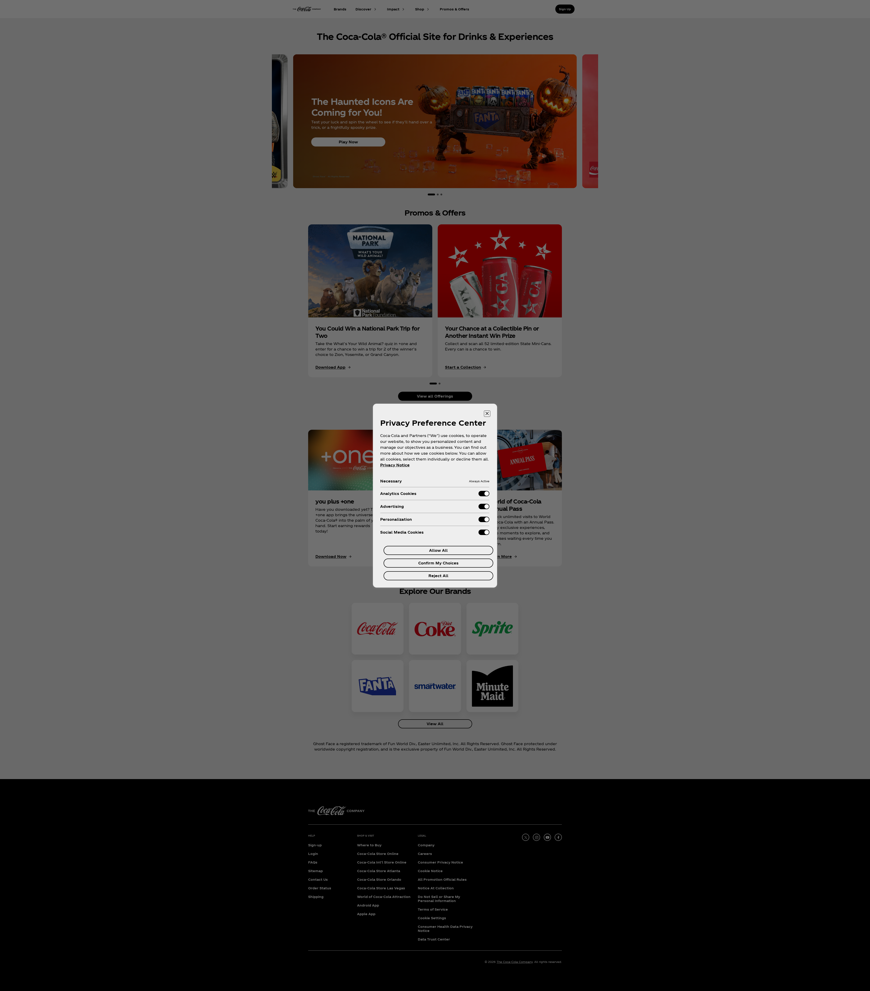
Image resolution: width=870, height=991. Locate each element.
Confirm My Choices (438, 563)
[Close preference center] (487, 413)
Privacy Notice (395, 465)
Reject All (438, 575)
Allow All (438, 550)
